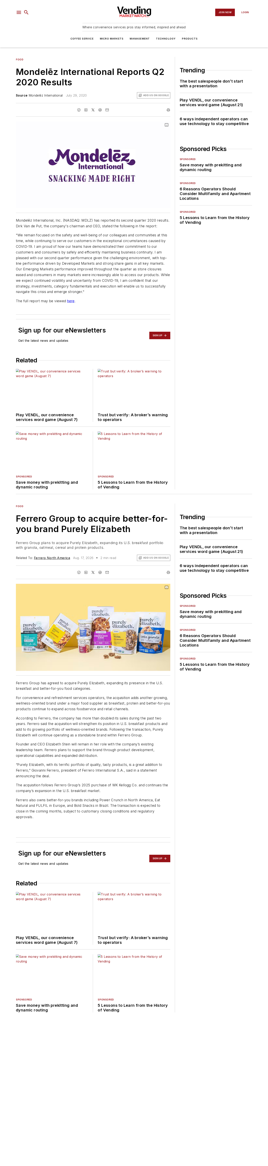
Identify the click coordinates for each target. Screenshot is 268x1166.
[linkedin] (86, 110)
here (71, 301)
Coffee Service (82, 38)
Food (19, 59)
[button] (19, 12)
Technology (166, 38)
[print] (168, 110)
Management (140, 38)
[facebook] (79, 110)
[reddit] (100, 110)
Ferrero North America (52, 558)
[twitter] (93, 110)
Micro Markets (112, 38)
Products (190, 38)
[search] (26, 12)
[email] (107, 110)
